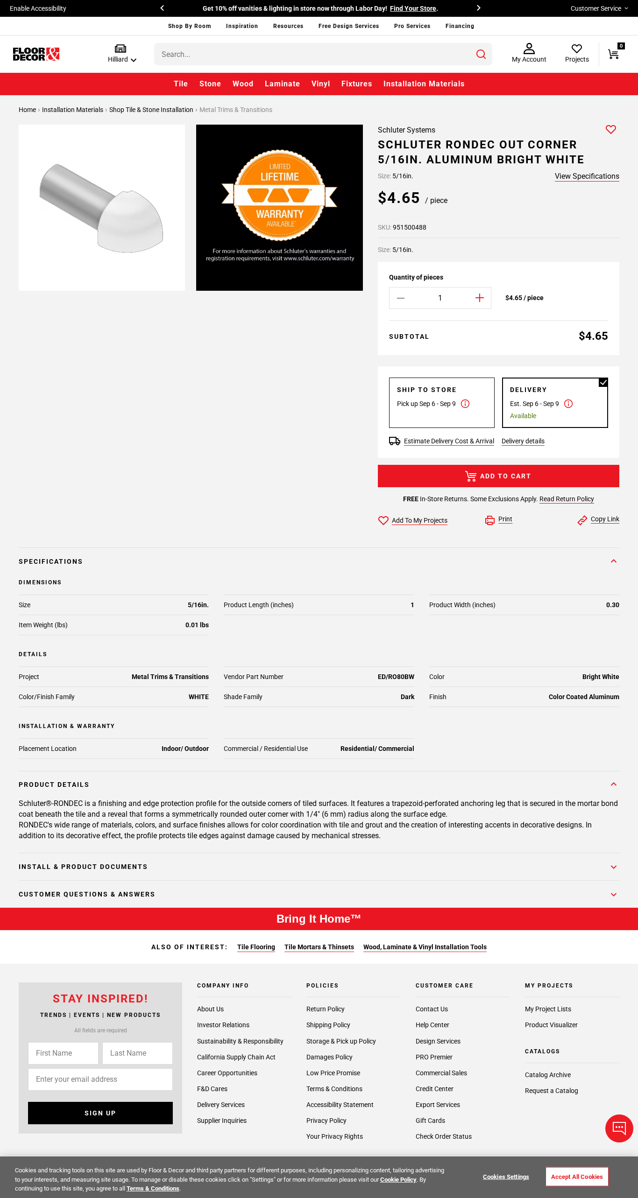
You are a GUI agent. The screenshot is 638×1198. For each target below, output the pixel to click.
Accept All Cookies (577, 1176)
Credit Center (435, 1089)
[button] (120, 54)
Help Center (432, 1025)
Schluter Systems (406, 130)
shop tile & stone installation (152, 109)
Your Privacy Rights (334, 1136)
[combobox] (323, 54)
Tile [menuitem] (181, 83)
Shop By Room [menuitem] (189, 26)
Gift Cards (430, 1120)
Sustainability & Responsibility (240, 1041)
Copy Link (605, 519)
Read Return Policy (566, 499)
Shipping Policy (328, 1025)
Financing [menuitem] (460, 26)
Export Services (438, 1104)
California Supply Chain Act (236, 1057)
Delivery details (523, 441)
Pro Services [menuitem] (412, 26)
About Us (210, 1009)
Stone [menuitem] (210, 83)
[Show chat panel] (619, 1128)
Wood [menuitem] (243, 83)
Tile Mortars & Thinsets (319, 947)
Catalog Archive (548, 1075)
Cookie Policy (398, 1179)
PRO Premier (434, 1057)
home (28, 109)
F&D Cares (212, 1089)
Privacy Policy (326, 1120)
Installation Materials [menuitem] (424, 83)
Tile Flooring (256, 947)
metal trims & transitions (235, 109)
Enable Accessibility (38, 8)
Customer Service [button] (596, 8)
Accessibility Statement (340, 1104)
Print (505, 519)
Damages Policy (329, 1057)
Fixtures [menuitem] (356, 83)
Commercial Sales (441, 1073)
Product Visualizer (551, 1025)
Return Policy (325, 1009)
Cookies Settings (506, 1176)
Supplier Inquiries (222, 1120)
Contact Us (432, 1009)
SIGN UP (100, 1113)
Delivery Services (221, 1104)
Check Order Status (444, 1136)
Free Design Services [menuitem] (349, 26)
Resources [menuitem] (288, 26)
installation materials (73, 109)
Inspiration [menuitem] (242, 26)
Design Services (438, 1041)
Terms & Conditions (334, 1089)
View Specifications (587, 176)
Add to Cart (506, 476)
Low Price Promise (333, 1073)
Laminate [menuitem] (282, 83)
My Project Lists (548, 1009)
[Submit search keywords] (481, 54)
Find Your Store (413, 8)
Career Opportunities (227, 1073)
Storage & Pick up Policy (341, 1041)
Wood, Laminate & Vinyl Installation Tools (425, 947)
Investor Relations (223, 1025)
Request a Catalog (551, 1090)
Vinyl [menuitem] (321, 83)
